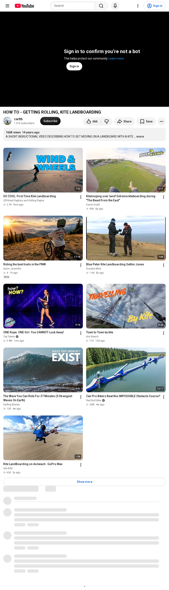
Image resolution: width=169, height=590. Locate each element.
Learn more (116, 58)
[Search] (101, 6)
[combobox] (74, 5)
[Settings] (137, 5)
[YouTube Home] (24, 6)
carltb (18, 119)
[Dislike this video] (106, 121)
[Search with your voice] (115, 6)
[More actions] (161, 121)
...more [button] (139, 136)
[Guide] (7, 5)
